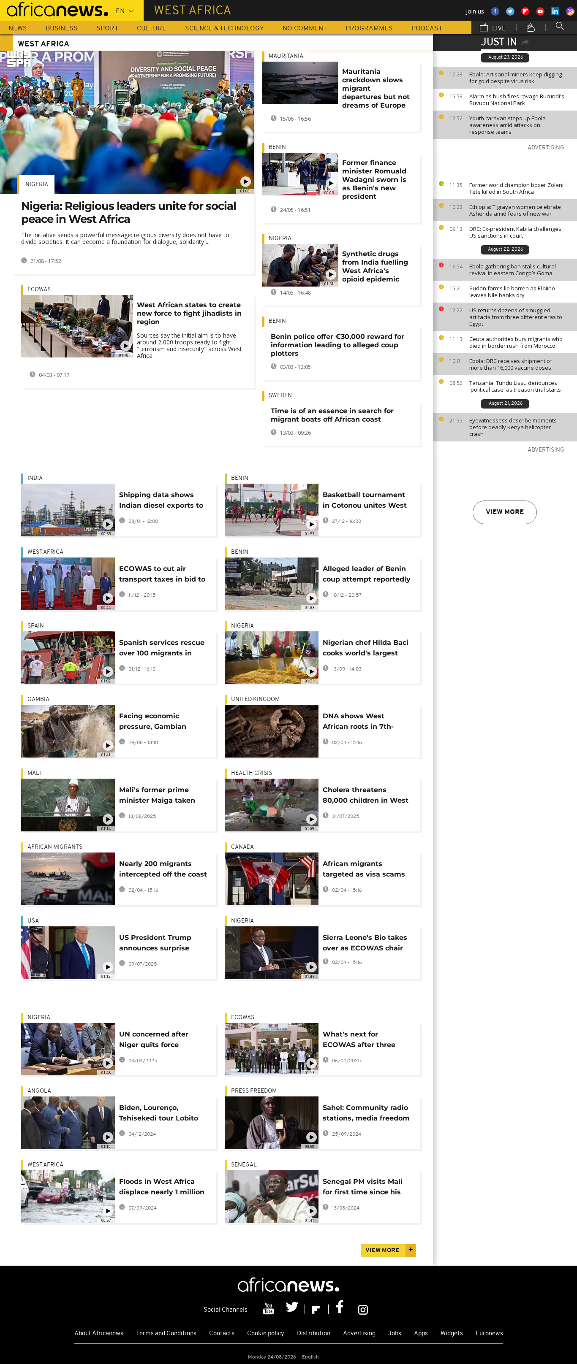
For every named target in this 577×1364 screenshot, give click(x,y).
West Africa (45, 552)
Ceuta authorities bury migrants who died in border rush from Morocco (516, 342)
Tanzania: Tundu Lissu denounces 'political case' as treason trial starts (515, 386)
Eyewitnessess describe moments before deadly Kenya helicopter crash (513, 427)
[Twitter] (293, 1309)
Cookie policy (265, 1334)
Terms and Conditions (166, 1334)
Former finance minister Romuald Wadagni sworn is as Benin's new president (374, 179)
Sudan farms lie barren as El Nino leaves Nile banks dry (512, 291)
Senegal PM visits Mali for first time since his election (363, 1188)
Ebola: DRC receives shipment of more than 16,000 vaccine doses (510, 364)
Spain (35, 626)
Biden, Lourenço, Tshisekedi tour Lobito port (158, 1114)
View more (505, 512)
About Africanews (98, 1334)
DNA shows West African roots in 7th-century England (358, 722)
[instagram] (363, 1309)
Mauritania (286, 56)
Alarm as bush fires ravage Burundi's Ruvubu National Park (516, 99)
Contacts (221, 1334)
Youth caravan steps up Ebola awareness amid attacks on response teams (507, 125)
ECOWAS (39, 290)
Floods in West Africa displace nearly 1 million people (161, 1188)
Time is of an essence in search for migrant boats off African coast (332, 415)
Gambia (38, 699)
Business (62, 28)
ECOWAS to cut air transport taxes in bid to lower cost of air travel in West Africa (163, 575)
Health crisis (251, 773)
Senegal (244, 1165)
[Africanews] (54, 8)
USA (33, 921)
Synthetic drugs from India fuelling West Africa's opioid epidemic (375, 266)
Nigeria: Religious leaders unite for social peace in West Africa (128, 212)
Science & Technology (224, 28)
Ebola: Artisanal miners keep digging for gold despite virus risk (515, 77)
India (35, 478)
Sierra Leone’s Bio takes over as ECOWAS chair (365, 943)
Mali (34, 773)
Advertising (359, 1334)
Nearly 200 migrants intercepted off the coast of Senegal (163, 870)
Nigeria (36, 184)
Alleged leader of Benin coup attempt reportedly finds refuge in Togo (367, 575)
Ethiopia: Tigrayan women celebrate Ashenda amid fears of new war (515, 210)
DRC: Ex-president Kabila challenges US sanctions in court (515, 232)
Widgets (452, 1334)
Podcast (426, 28)
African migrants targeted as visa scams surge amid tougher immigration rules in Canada (364, 870)
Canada (242, 847)
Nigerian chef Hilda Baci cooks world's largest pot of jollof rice (365, 649)
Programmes (369, 28)
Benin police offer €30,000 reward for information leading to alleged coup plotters (337, 345)
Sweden (280, 395)
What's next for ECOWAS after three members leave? (359, 1041)
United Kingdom (255, 699)
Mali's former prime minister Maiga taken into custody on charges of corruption (162, 796)
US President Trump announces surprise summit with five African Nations (163, 944)
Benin (277, 147)
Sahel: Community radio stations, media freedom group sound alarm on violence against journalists (366, 1114)
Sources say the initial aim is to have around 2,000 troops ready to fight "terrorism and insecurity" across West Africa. (189, 345)
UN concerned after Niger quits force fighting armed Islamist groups (161, 1041)
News (17, 28)
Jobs (394, 1334)
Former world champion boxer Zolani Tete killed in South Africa (516, 188)
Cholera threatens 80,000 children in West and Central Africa (365, 796)
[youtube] (269, 1309)
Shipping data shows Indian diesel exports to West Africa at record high (161, 501)
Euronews (489, 1334)
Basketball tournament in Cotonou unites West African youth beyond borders (365, 501)
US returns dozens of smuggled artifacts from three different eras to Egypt (515, 317)
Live (498, 28)
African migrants (54, 847)
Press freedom (254, 1091)
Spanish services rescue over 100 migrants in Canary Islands (161, 649)
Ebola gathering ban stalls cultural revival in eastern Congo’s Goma (512, 269)
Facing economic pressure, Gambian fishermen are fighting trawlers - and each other (159, 722)
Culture (151, 28)
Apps (421, 1334)
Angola (39, 1091)
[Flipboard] (317, 1309)
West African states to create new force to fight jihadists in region (189, 313)
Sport (107, 28)
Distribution (313, 1334)
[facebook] (340, 1309)
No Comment (305, 28)
